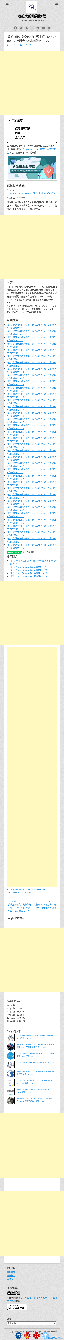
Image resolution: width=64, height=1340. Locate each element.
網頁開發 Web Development (30, 889)
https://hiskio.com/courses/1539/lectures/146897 (31, 193)
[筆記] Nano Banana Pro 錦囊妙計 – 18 (28, 576)
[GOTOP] (45, 1336)
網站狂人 (11, 1275)
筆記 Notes (13, 889)
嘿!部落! (10, 1278)
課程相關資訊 (22, 128)
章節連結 (17, 120)
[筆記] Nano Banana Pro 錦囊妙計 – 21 (28, 566)
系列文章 (20, 137)
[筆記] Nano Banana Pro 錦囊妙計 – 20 (28, 570)
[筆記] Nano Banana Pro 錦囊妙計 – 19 (28, 573)
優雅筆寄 (11, 1272)
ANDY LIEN (27, 45)
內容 (17, 133)
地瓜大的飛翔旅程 (31, 16)
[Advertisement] (32, 83)
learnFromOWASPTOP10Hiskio (19, 892)
